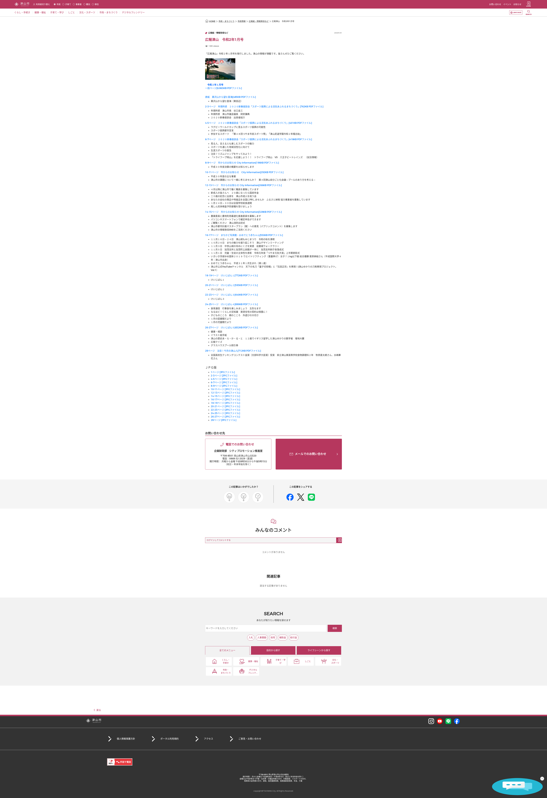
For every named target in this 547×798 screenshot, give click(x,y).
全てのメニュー (227, 650)
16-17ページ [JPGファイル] (225, 399)
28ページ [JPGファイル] (223, 420)
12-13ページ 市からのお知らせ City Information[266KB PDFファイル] (243, 185)
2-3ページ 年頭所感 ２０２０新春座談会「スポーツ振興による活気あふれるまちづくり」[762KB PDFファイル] (264, 106)
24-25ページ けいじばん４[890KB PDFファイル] (231, 304)
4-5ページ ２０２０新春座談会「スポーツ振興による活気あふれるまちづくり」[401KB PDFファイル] (258, 122)
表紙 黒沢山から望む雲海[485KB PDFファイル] (230, 97)
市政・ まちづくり (226, 671)
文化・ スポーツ (335, 661)
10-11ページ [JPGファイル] (225, 389)
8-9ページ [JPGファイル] (224, 385)
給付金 (293, 637)
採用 (273, 637)
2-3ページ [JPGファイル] (224, 375)
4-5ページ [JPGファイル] (224, 379)
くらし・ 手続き (226, 661)
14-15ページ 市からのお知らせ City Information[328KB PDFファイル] (243, 211)
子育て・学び (280, 661)
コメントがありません (273, 552)
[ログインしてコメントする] (339, 540)
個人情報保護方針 (126, 738)
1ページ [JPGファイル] (223, 372)
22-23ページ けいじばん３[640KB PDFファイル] (231, 294)
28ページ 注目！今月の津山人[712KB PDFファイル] (233, 350)
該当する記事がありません (273, 585)
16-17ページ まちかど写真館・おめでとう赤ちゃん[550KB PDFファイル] (244, 235)
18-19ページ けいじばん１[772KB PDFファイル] (231, 275)
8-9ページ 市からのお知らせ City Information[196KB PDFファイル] (242, 162)
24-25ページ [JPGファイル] (225, 413)
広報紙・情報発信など (259, 21)
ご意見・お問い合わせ (249, 738)
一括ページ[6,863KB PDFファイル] (223, 88)
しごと (308, 661)
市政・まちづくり (226, 21)
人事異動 (261, 637)
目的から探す (273, 650)
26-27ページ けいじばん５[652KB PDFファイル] (231, 327)
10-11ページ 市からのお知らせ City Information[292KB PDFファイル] (244, 172)
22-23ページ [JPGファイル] (225, 409)
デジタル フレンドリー (253, 671)
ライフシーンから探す (319, 650)
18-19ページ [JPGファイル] (225, 402)
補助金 (282, 637)
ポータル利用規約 (169, 738)
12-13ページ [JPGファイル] (225, 392)
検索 (334, 628)
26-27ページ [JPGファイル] (225, 416)
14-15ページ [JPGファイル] (225, 396)
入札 (251, 637)
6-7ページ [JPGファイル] (224, 382)
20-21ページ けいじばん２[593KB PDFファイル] (231, 285)
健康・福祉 (253, 661)
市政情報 (242, 21)
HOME (212, 21)
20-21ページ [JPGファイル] (225, 406)
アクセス (208, 738)
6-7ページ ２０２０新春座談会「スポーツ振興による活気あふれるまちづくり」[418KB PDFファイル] (258, 139)
